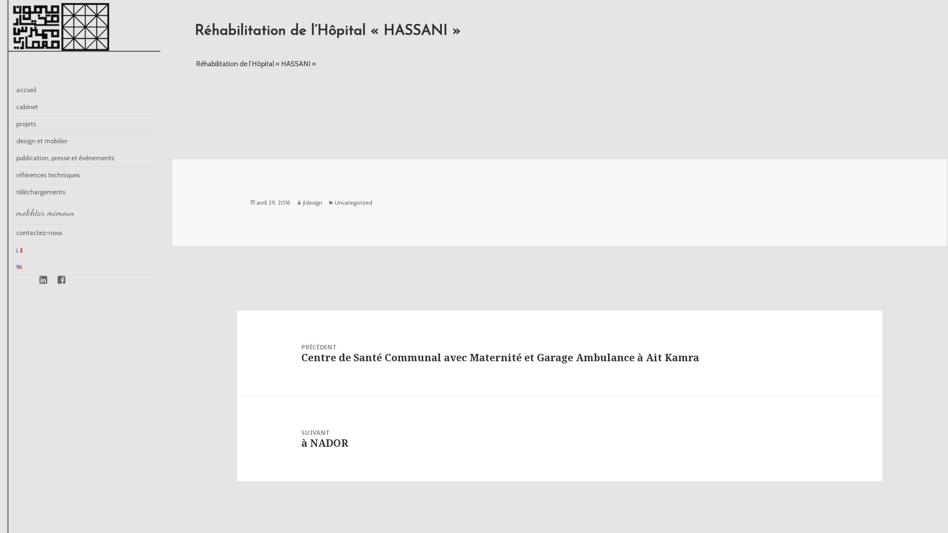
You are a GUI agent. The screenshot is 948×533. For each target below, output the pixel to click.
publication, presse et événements (65, 158)
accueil (26, 90)
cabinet (27, 107)
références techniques (48, 175)
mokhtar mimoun (45, 212)
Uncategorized (353, 202)
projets (26, 124)
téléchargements (41, 192)
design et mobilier (42, 141)
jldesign (312, 202)
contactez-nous (39, 233)
